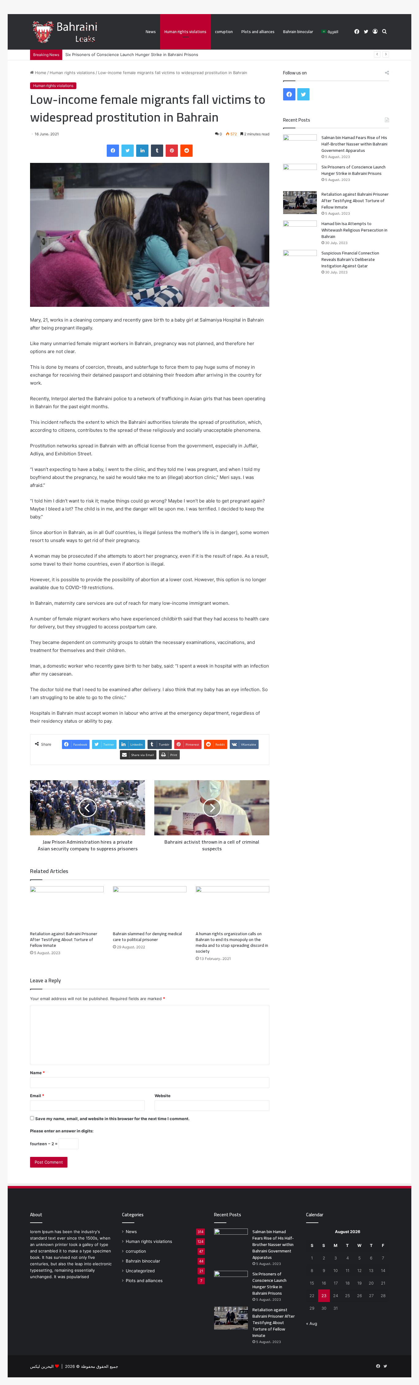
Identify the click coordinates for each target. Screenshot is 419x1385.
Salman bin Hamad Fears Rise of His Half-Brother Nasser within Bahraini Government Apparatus (354, 144)
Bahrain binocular (298, 31)
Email (37, 1095)
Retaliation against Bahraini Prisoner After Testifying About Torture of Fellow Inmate (63, 939)
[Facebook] (113, 151)
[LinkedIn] (142, 151)
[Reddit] (186, 151)
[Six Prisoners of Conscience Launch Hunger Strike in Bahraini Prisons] (300, 175)
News (151, 31)
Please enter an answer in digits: (62, 1130)
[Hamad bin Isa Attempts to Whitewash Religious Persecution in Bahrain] (300, 231)
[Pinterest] (172, 151)
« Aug (311, 1323)
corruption (224, 31)
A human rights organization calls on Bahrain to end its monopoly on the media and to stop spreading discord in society (232, 942)
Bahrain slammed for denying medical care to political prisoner (147, 936)
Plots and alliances (258, 31)
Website (163, 1095)
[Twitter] (127, 151)
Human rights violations (185, 31)
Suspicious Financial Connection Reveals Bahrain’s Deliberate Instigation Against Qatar (350, 259)
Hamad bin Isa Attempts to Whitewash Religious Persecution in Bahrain (354, 230)
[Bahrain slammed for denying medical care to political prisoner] (149, 907)
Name (37, 1072)
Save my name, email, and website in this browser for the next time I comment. (112, 1118)
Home (40, 72)
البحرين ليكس (42, 1366)
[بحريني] (77, 32)
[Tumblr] (157, 151)
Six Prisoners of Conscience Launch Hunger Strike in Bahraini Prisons (131, 54)
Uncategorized (140, 1270)
